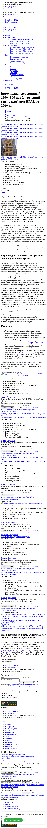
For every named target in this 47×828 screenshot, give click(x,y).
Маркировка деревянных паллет (30, 503)
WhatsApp (30, 353)
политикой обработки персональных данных (17, 686)
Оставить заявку (7, 84)
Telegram (20, 353)
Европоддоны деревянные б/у (16, 117)
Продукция (9, 727)
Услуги (7, 55)
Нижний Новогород (12, 809)
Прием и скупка (16, 59)
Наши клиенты (15, 67)
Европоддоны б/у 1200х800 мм (21, 39)
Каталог (8, 35)
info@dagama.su (11, 7)
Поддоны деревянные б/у (14, 115)
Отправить (25, 782)
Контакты (9, 81)
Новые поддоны (11, 45)
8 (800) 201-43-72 (11, 20)
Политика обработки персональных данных (17, 756)
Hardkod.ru (25, 762)
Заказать (4, 522)
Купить (3, 192)
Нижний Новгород (28, 650)
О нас (7, 65)
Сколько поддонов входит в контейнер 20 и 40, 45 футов (22, 616)
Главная (8, 111)
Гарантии (13, 73)
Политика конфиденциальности (13, 754)
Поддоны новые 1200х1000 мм (21, 49)
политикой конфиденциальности (24, 684)
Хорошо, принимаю (13, 820)
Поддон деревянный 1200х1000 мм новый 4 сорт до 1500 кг (23, 417)
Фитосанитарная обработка (20, 63)
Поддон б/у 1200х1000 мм (19, 41)
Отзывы (13, 69)
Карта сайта (5, 758)
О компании (9, 725)
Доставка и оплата (17, 75)
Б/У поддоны (10, 37)
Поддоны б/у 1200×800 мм (19, 43)
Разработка (5, 760)
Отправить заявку (8, 407)
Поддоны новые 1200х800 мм (21, 51)
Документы (14, 71)
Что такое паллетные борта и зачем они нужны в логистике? (22, 627)
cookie (6, 816)
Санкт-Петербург (13, 650)
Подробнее (11, 397)
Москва (4, 650)
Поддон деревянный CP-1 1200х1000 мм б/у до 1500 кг (21, 376)
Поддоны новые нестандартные (21, 53)
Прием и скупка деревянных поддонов (15, 537)
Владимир (5, 652)
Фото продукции (16, 79)
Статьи (12, 77)
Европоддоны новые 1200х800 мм (22, 47)
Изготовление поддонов (19, 57)
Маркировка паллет (17, 61)
